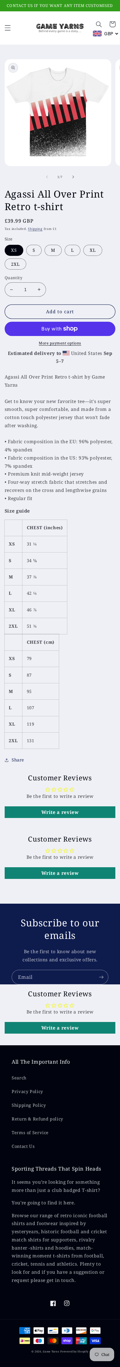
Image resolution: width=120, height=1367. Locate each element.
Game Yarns (51, 1351)
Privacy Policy (27, 1091)
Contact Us (23, 1146)
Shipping (35, 229)
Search (19, 1078)
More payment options (60, 343)
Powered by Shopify (74, 1351)
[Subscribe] (101, 977)
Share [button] (18, 760)
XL (93, 250)
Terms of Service (30, 1132)
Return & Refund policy (37, 1119)
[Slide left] (46, 177)
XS (14, 250)
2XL (15, 264)
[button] (7, 28)
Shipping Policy (29, 1105)
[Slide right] (73, 177)
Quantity (13, 277)
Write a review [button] (60, 812)
